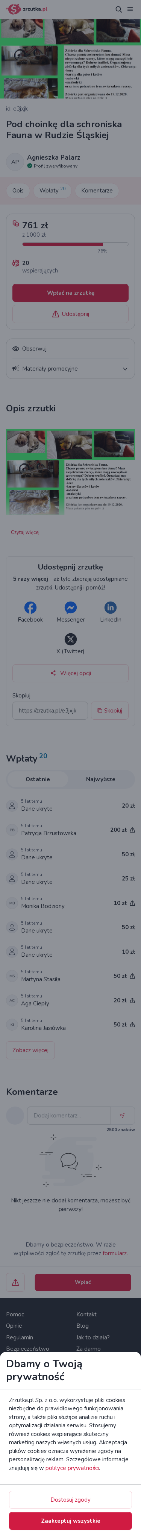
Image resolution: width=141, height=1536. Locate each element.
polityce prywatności (72, 1468)
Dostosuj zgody (70, 1500)
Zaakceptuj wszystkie (70, 1521)
